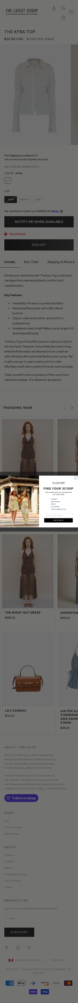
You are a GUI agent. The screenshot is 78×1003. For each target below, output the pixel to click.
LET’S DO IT (58, 520)
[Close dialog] (75, 477)
